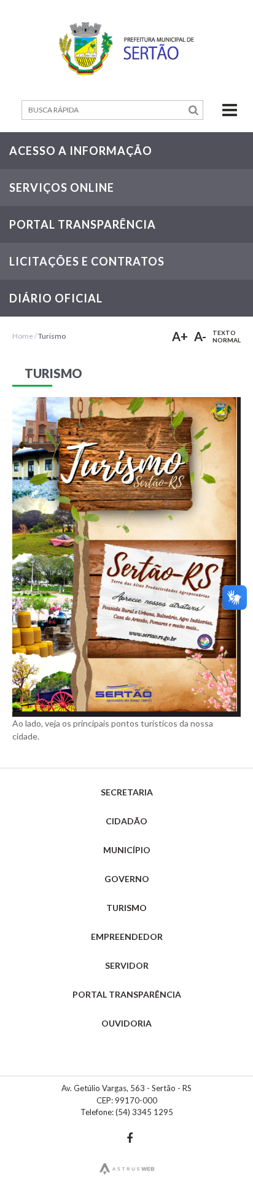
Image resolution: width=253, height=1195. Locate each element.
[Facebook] (129, 1138)
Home (22, 336)
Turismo (52, 336)
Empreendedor (127, 936)
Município (126, 850)
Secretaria (127, 792)
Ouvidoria (126, 1023)
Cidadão (126, 821)
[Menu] (222, 110)
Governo (126, 879)
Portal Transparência (126, 994)
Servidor (127, 965)
